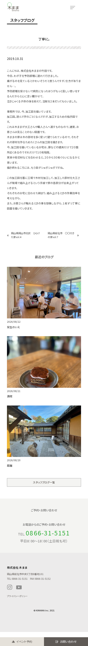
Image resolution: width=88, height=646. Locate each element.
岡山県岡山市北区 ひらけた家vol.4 (25, 235)
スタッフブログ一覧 (44, 482)
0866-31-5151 (48, 532)
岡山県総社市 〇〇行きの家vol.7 (61, 235)
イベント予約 (24, 641)
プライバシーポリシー (17, 596)
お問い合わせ (68, 641)
